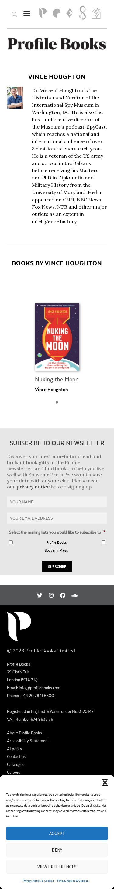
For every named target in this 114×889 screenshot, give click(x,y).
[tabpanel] (57, 337)
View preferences (57, 867)
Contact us (16, 756)
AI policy (14, 748)
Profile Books (56, 542)
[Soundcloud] (74, 595)
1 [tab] (59, 404)
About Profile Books (24, 732)
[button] (105, 783)
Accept (57, 833)
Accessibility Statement (28, 740)
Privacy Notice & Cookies (38, 880)
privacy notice (33, 487)
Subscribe (57, 566)
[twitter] (39, 595)
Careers (13, 772)
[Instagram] (51, 595)
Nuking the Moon (57, 379)
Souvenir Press (56, 550)
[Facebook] (63, 595)
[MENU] (26, 13)
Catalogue (16, 764)
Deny (57, 850)
